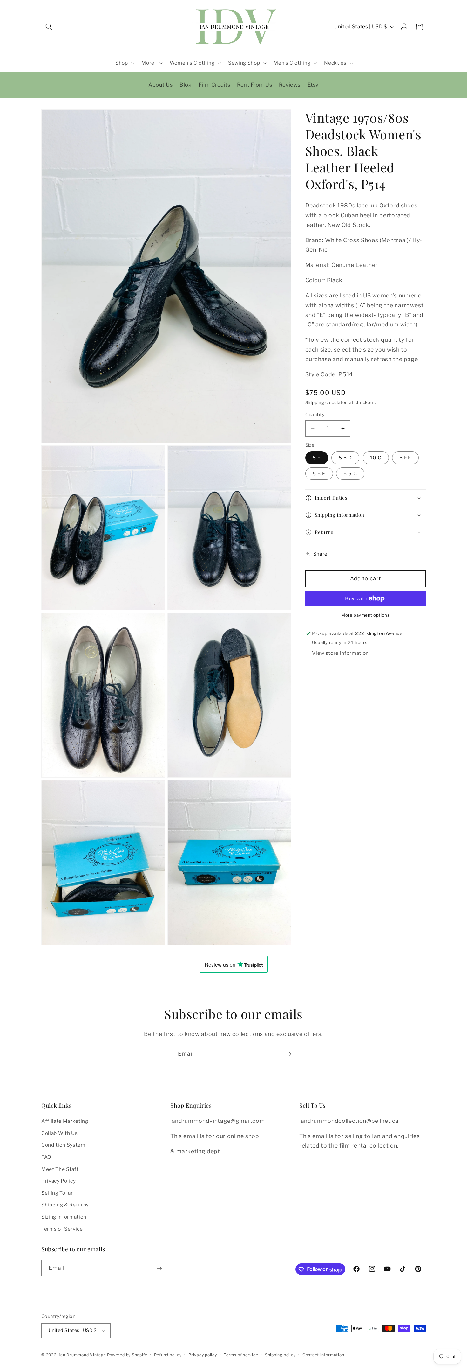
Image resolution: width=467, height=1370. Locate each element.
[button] (49, 26)
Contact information (323, 1355)
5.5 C (350, 474)
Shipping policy (280, 1355)
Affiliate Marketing (64, 1121)
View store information (340, 653)
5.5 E (319, 474)
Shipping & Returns (65, 1205)
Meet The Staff (59, 1169)
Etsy (313, 84)
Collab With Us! (60, 1133)
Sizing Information (63, 1217)
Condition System (63, 1145)
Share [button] (320, 554)
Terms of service (241, 1355)
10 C (376, 458)
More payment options (365, 615)
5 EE (405, 458)
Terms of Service (62, 1229)
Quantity (315, 414)
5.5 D (345, 458)
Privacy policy (202, 1355)
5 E (317, 458)
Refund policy (168, 1355)
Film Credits (214, 84)
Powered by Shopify (127, 1355)
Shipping (314, 402)
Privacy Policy (58, 1181)
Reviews (290, 84)
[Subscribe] (288, 1054)
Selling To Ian (57, 1193)
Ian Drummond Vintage (82, 1355)
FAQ (46, 1157)
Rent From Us (254, 84)
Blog (185, 84)
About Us (160, 84)
